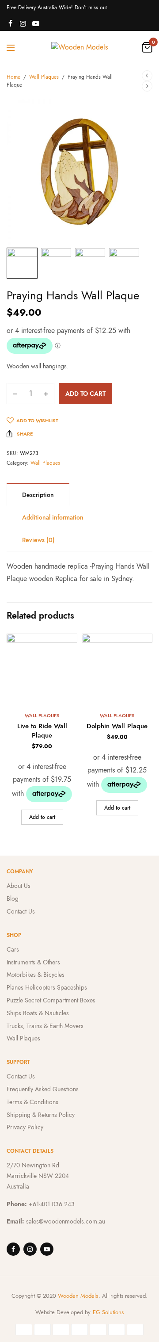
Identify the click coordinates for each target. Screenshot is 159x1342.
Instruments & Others (33, 962)
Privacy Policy (25, 1127)
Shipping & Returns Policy (41, 1114)
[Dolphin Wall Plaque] (117, 669)
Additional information (52, 517)
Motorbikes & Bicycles (35, 974)
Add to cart (85, 393)
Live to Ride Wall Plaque (42, 730)
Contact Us (21, 911)
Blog (13, 898)
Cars (13, 949)
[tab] (38, 494)
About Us (18, 885)
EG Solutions (108, 1312)
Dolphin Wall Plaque (117, 726)
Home (13, 77)
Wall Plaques (44, 77)
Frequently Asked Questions (43, 1089)
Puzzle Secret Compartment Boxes (51, 1000)
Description (38, 494)
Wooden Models (78, 1296)
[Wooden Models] (79, 47)
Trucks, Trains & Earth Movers (45, 1025)
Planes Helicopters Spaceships (47, 987)
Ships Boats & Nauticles (38, 1013)
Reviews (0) (38, 539)
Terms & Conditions (32, 1101)
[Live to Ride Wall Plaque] (42, 669)
